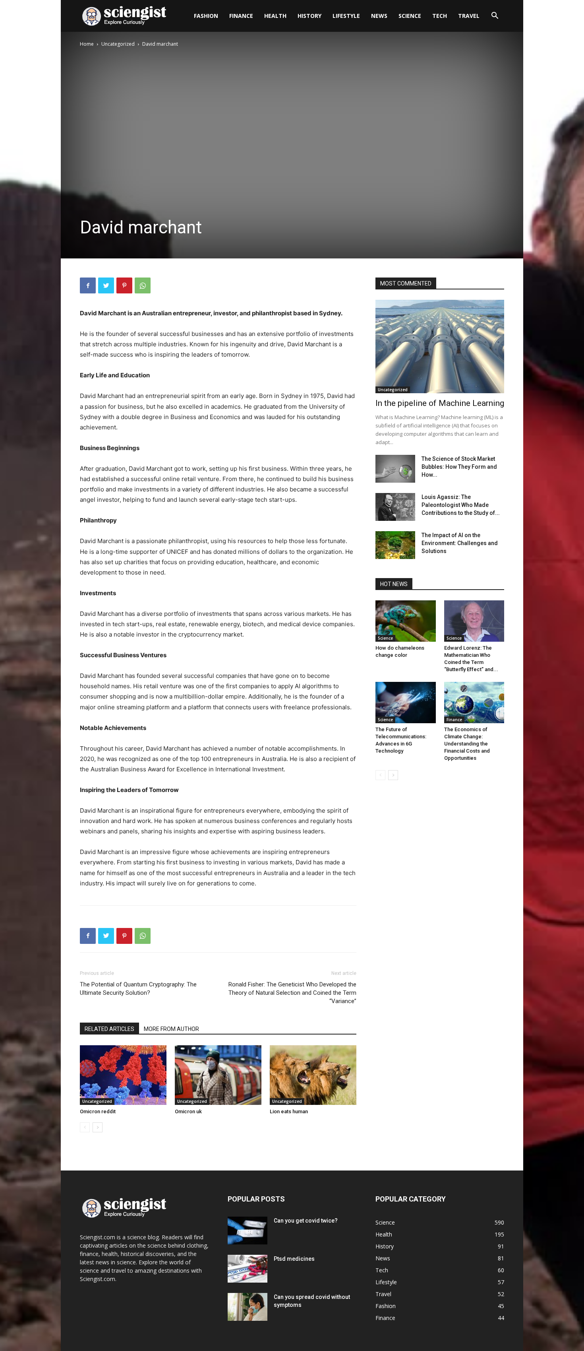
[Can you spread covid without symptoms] (247, 1307)
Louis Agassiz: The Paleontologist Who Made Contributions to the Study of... (461, 505)
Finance (241, 15)
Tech (439, 15)
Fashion (206, 15)
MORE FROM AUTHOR (171, 1029)
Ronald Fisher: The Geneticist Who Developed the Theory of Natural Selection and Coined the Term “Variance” (292, 993)
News (379, 15)
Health (275, 15)
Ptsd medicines (294, 1259)
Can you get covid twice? (306, 1220)
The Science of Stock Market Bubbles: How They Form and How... (459, 467)
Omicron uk (188, 1111)
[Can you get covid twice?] (247, 1230)
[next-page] (97, 1127)
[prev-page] (85, 1127)
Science (409, 15)
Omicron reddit (98, 1111)
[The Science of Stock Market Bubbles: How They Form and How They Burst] (395, 469)
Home (87, 44)
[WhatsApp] (143, 285)
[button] (494, 16)
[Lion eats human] (313, 1075)
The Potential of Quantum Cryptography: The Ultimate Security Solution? (138, 988)
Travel (469, 15)
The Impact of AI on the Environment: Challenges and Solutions (460, 543)
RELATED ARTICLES (109, 1029)
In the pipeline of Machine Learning (439, 403)
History (309, 15)
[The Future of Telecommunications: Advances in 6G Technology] (405, 702)
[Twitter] (106, 285)
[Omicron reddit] (123, 1075)
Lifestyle (346, 15)
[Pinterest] (124, 285)
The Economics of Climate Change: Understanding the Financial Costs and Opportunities (467, 743)
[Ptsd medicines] (247, 1269)
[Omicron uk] (218, 1075)
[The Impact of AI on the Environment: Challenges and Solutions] (395, 545)
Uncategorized (118, 44)
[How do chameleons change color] (405, 621)
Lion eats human (289, 1111)
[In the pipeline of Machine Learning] (439, 346)
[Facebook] (88, 285)
